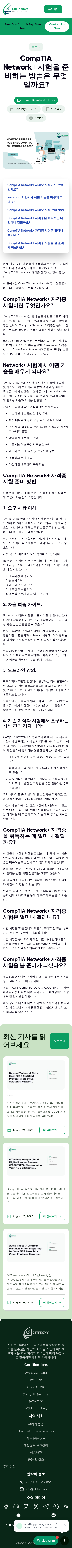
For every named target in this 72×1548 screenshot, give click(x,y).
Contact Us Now (57, 26)
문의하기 (53, 9)
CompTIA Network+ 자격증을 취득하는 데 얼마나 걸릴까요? (35, 220)
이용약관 (36, 1452)
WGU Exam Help (36, 1408)
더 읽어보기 (50, 1130)
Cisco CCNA (36, 1387)
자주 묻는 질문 (36, 1438)
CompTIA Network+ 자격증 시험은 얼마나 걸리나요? (35, 233)
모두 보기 (59, 1040)
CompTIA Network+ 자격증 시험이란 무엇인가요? (35, 187)
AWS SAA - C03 (36, 1373)
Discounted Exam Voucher (36, 1431)
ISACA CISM (36, 1401)
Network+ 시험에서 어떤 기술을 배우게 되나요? (35, 200)
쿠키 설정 (9, 1466)
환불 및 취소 (36, 1459)
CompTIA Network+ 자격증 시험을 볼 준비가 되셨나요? (35, 245)
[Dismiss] (64, 1525)
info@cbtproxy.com (39, 1489)
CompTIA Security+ (36, 1394)
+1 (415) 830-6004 (39, 1482)
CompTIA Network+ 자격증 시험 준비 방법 (35, 210)
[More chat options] (64, 1540)
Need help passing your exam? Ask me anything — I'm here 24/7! (42, 1526)
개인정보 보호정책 (36, 1445)
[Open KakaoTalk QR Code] (18, 1515)
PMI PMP (36, 1380)
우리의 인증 (36, 1424)
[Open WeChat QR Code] (66, 1506)
